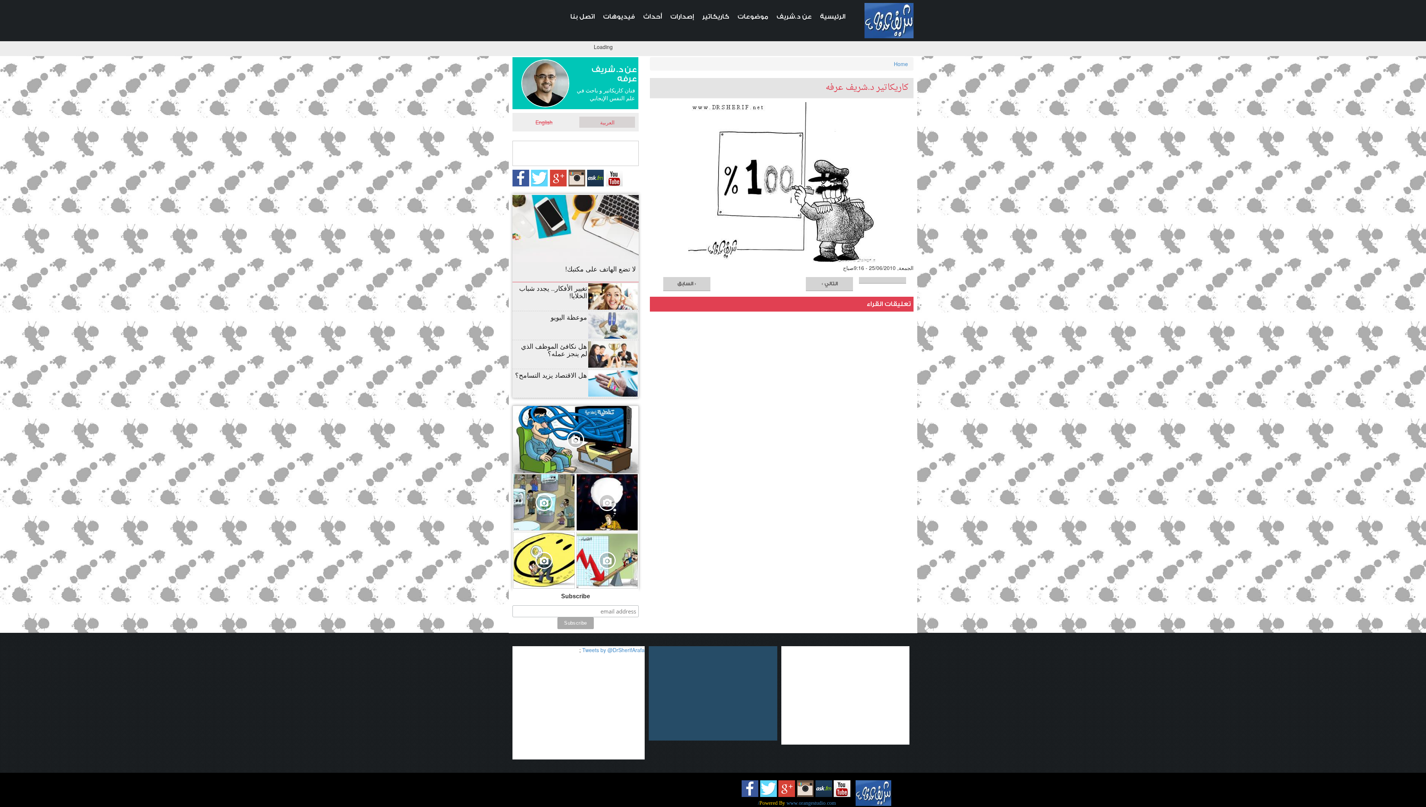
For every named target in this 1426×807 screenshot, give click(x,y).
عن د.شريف (794, 16)
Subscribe (575, 596)
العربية (607, 122)
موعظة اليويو (569, 317)
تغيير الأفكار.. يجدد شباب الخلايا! (553, 291)
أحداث (652, 16)
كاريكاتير (715, 16)
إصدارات (682, 16)
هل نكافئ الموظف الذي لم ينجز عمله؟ (554, 349)
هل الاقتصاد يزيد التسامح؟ (551, 375)
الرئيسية (833, 16)
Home (901, 64)
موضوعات (753, 16)
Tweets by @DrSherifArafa (613, 650)
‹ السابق (686, 283)
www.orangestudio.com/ (797, 803)
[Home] (889, 20)
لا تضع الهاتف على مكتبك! (600, 268)
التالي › (829, 283)
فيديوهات (619, 16)
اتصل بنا (582, 16)
